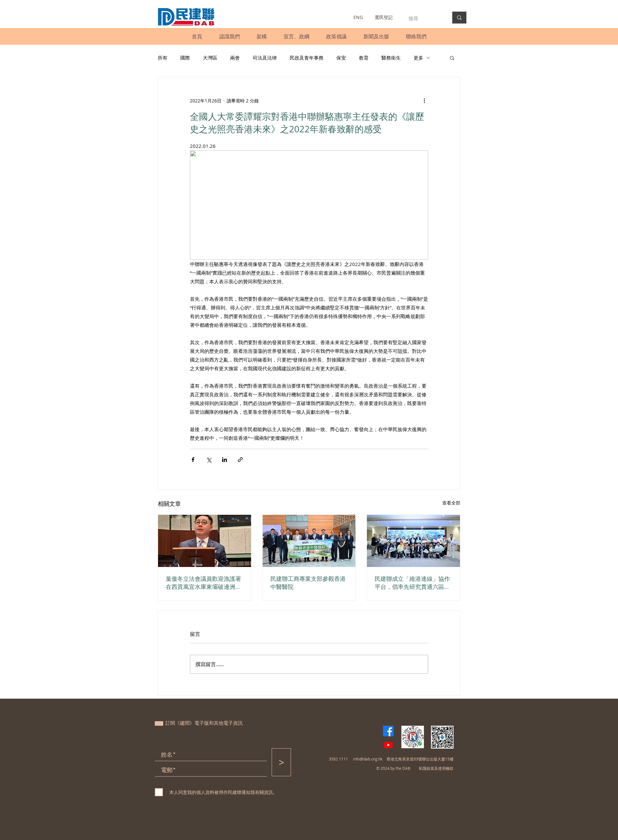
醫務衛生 (391, 57)
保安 (341, 57)
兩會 (235, 57)
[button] (229, 36)
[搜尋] (459, 18)
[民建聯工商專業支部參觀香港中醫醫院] (309, 541)
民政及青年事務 (306, 57)
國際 (185, 57)
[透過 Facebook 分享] (193, 460)
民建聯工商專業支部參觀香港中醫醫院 (308, 582)
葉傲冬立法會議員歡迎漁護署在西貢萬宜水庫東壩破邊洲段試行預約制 (203, 583)
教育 (364, 57)
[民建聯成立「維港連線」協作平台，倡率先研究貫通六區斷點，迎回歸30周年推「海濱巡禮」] (413, 541)
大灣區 (210, 57)
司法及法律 (265, 57)
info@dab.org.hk (367, 758)
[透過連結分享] (240, 460)
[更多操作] (424, 100)
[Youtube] (388, 745)
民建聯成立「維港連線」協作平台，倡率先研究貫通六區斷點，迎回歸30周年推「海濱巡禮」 (413, 583)
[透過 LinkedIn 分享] (224, 460)
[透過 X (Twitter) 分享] (209, 460)
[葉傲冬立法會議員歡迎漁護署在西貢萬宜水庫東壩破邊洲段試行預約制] (204, 541)
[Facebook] (388, 731)
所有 (162, 57)
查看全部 (451, 503)
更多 (418, 57)
